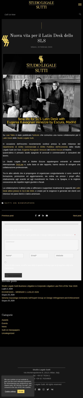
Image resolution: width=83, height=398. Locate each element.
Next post (77, 216)
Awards (5, 320)
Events (5, 323)
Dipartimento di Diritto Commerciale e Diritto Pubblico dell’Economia (35, 147)
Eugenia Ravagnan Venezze (34, 150)
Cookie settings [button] (10, 391)
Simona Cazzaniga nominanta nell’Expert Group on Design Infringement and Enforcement (40, 298)
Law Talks (10, 135)
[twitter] (39, 216)
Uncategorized (8, 333)
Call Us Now (10, 14)
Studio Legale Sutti (25, 138)
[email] (47, 216)
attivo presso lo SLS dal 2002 (21, 191)
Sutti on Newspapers (20, 203)
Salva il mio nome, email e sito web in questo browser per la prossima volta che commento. (39, 266)
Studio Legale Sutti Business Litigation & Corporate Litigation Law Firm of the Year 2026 (39, 286)
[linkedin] (43, 216)
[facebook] (35, 216)
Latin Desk (7, 138)
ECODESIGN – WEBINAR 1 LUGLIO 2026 (20, 292)
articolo (36, 135)
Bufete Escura (56, 150)
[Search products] (78, 14)
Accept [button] (21, 391)
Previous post (8, 216)
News (4, 327)
